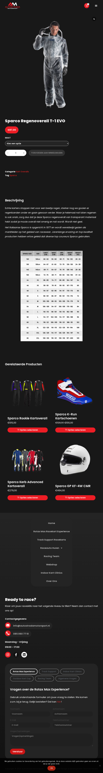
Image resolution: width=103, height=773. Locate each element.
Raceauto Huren (49, 548)
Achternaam (59, 709)
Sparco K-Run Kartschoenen (66, 416)
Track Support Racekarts (51, 539)
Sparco (13, 175)
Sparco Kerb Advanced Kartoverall (25, 484)
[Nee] (100, 765)
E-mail (13, 720)
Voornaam (15, 709)
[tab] (24, 671)
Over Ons (51, 581)
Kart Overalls (22, 171)
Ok (51, 768)
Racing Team (51, 556)
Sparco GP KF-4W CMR (73, 486)
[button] (96, 6)
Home (51, 523)
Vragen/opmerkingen (20, 731)
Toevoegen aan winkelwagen (46, 152)
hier (59, 701)
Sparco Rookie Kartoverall (27, 418)
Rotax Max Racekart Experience (51, 531)
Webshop (51, 564)
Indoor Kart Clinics (51, 572)
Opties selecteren (29, 430)
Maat (8, 137)
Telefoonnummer (61, 720)
